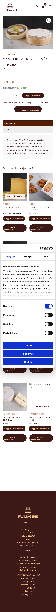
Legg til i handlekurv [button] (40, 218)
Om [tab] (46, 256)
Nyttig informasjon (28, 557)
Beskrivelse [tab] (9, 123)
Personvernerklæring (28, 567)
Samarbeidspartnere (28, 560)
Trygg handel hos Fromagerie (28, 563)
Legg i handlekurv (33, 95)
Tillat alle (28, 345)
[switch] (49, 315)
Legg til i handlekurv (13, 218)
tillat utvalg (28, 353)
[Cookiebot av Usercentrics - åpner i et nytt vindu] (40, 248)
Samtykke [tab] (10, 256)
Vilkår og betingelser (28, 570)
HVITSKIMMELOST (12, 54)
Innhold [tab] (7, 129)
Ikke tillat (28, 362)
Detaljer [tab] (28, 256)
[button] (37, 6)
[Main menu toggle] (50, 6)
